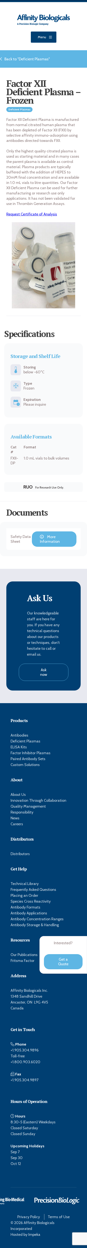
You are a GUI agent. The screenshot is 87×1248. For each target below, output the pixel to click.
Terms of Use (59, 1217)
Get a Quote (63, 961)
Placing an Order (24, 895)
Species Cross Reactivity (31, 901)
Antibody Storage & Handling (35, 925)
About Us (18, 794)
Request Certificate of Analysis (31, 214)
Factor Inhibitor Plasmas (30, 753)
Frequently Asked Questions (33, 889)
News (15, 818)
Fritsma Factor (22, 960)
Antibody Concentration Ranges (37, 919)
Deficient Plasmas (25, 741)
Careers (17, 824)
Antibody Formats (25, 907)
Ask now (43, 672)
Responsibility (22, 812)
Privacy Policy (28, 1217)
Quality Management (28, 806)
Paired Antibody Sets (28, 759)
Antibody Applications (29, 913)
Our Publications (24, 954)
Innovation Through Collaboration (38, 800)
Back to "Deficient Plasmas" (27, 59)
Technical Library (25, 883)
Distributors (20, 854)
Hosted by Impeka (25, 1234)
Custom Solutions (25, 764)
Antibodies (19, 735)
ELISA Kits (19, 747)
